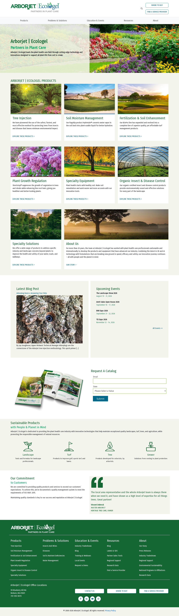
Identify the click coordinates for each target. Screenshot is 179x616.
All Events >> (158, 328)
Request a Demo (81, 565)
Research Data (112, 565)
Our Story (143, 546)
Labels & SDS (112, 551)
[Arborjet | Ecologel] (35, 7)
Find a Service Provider (116, 570)
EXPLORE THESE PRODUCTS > (23, 136)
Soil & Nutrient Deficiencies (54, 555)
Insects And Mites (50, 546)
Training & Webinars (83, 555)
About (155, 20)
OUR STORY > (71, 265)
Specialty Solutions (18, 575)
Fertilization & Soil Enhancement (24, 555)
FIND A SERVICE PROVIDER (157, 12)
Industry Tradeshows (83, 546)
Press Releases (145, 551)
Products (24, 20)
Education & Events (95, 20)
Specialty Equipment (19, 565)
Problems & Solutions (57, 20)
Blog (77, 551)
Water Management (50, 560)
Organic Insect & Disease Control (24, 570)
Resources (128, 20)
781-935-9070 (16, 596)
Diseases (46, 551)
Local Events (80, 560)
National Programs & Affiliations (152, 570)
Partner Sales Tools (114, 555)
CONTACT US (89, 591)
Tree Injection (16, 546)
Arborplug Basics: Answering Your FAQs (31, 293)
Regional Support (114, 560)
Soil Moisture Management (21, 551)
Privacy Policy (110, 610)
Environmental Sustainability (150, 565)
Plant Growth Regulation (20, 560)
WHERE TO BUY (157, 5)
